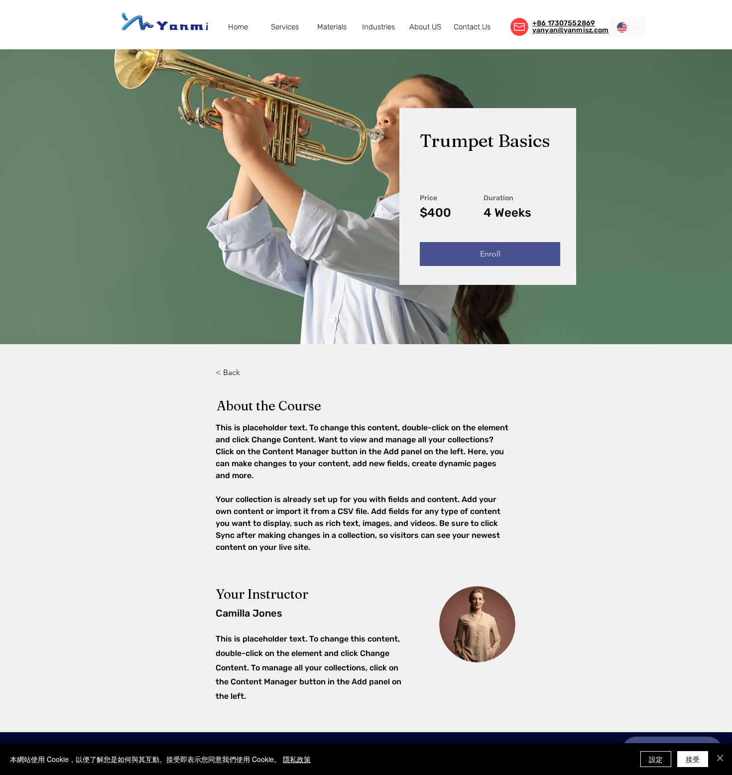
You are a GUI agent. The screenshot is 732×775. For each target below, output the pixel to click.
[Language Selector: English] (628, 27)
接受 (693, 759)
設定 (656, 759)
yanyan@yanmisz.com (570, 30)
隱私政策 (297, 759)
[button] (284, 27)
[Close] (720, 759)
